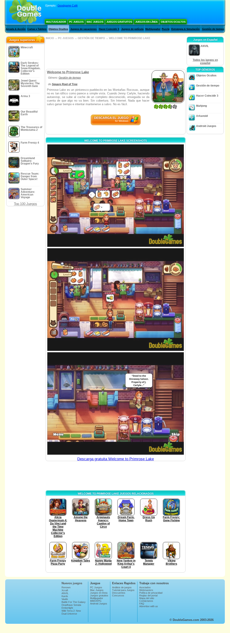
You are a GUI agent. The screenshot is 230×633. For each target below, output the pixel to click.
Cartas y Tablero (36, 29)
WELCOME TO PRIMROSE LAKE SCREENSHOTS (115, 140)
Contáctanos (146, 601)
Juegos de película (132, 29)
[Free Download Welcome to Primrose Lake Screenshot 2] (115, 299)
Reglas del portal (148, 595)
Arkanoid (202, 116)
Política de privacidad (150, 592)
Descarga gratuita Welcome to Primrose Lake (115, 459)
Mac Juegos (95, 21)
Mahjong (201, 105)
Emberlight (67, 607)
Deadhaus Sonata (71, 605)
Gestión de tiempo (213, 29)
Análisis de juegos (122, 587)
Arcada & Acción (16, 29)
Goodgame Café (68, 5)
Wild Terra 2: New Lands (71, 612)
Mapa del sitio (146, 598)
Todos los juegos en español (205, 61)
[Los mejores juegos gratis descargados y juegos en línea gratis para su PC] (25, 12)
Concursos (118, 595)
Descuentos (118, 592)
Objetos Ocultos (173, 21)
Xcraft (65, 590)
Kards (65, 596)
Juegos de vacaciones (83, 29)
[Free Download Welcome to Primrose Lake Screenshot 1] (115, 195)
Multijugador (56, 21)
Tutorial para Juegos (123, 590)
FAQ (141, 603)
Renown (66, 587)
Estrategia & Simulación (185, 29)
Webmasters (146, 590)
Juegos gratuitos (119, 21)
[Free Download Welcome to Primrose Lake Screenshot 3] (115, 403)
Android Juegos (206, 126)
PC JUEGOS (66, 38)
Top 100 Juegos (25, 204)
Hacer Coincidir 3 (109, 29)
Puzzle (166, 29)
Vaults (65, 599)
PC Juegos (76, 21)
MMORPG (96, 601)
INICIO (50, 38)
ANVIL (65, 593)
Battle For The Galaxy (74, 602)
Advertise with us (148, 606)
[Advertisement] (115, 54)
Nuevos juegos (72, 583)
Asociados (145, 587)
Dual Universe (69, 613)
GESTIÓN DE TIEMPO (91, 38)
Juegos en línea (146, 21)
